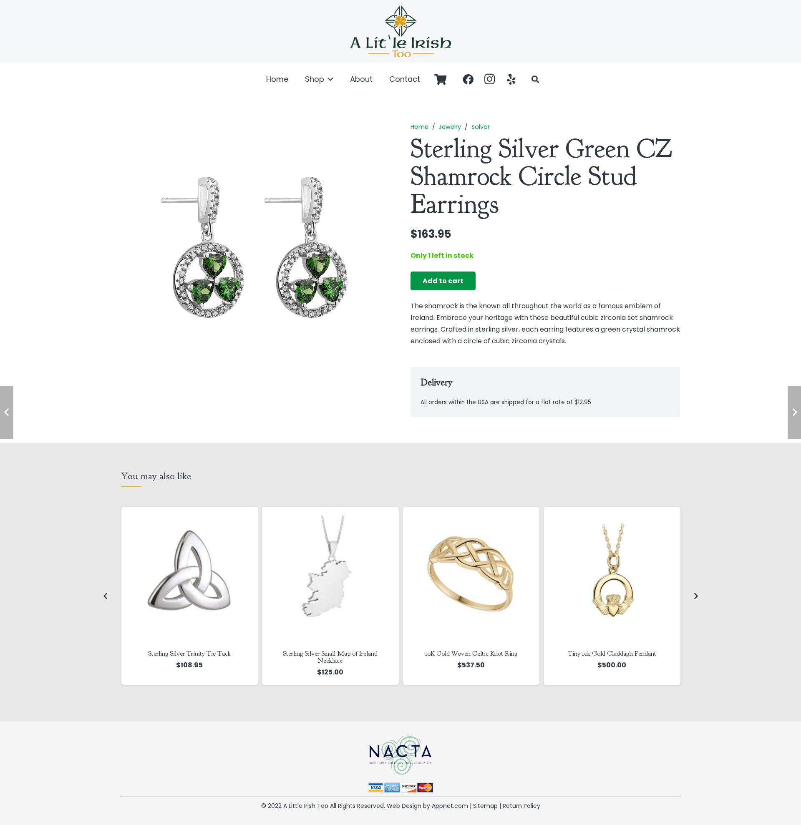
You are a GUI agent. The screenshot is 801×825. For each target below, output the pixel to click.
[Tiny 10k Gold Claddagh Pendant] (612, 575)
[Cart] (440, 79)
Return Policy (521, 806)
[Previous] (105, 596)
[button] (329, 79)
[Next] (695, 596)
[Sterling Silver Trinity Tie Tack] (189, 575)
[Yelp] (511, 79)
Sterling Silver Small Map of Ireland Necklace (330, 657)
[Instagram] (490, 79)
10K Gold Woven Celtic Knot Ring (471, 653)
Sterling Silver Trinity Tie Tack (189, 653)
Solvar (480, 127)
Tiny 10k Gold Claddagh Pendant (612, 653)
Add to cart (443, 281)
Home (419, 127)
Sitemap (485, 806)
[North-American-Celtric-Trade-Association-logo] (400, 754)
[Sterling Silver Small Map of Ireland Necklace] (330, 575)
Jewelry (449, 127)
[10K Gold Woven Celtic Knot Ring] (471, 575)
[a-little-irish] (400, 31)
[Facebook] (468, 79)
